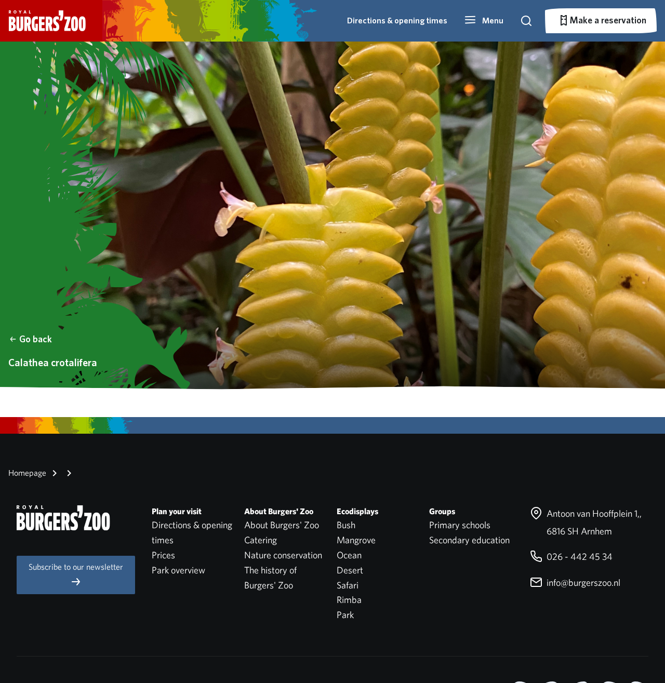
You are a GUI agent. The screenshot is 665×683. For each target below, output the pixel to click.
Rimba (349, 600)
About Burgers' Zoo (281, 525)
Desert (350, 570)
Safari (347, 585)
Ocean (349, 555)
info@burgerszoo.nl (582, 582)
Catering (260, 540)
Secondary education (469, 540)
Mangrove (356, 540)
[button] (484, 21)
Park (345, 615)
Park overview (178, 570)
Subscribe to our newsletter (76, 566)
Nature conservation (283, 555)
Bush (346, 525)
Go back (35, 339)
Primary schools (459, 525)
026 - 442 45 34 (578, 557)
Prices (163, 555)
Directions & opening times (397, 20)
